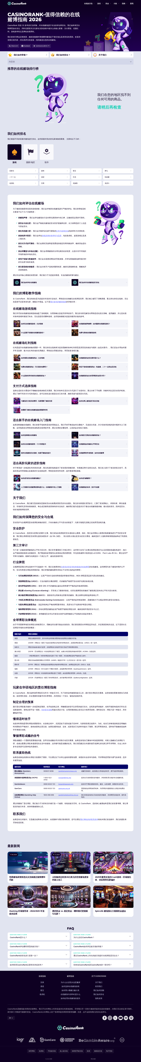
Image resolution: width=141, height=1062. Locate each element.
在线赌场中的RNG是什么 (70, 994)
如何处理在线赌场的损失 (70, 998)
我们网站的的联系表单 (89, 819)
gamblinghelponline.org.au (68, 795)
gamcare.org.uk (64, 788)
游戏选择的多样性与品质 (51, 236)
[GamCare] (48, 1040)
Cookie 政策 (48, 1059)
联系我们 (98, 986)
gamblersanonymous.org (67, 771)
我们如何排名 (98, 994)
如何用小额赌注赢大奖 (70, 990)
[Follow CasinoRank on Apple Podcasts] (131, 1018)
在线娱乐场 (88, 3)
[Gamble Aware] (97, 1040)
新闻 (131, 3)
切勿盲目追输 (46, 710)
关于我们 (98, 982)
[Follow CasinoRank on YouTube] (120, 1018)
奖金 (107, 3)
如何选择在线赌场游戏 (70, 986)
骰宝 (42, 990)
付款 (115, 3)
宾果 (42, 982)
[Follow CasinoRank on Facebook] (104, 1018)
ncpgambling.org (64, 778)
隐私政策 (98, 998)
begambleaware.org (65, 784)
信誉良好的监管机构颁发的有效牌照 (75, 567)
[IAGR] (20, 1040)
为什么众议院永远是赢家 (70, 982)
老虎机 (42, 994)
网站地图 (93, 1059)
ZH (10, 1018)
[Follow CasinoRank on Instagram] (110, 1018)
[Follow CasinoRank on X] (115, 1018)
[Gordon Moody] (67, 1040)
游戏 (99, 3)
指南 (123, 3)
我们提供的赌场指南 (58, 302)
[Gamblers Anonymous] (32, 1040)
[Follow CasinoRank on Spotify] (126, 1018)
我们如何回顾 (98, 990)
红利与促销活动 (62, 231)
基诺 (42, 986)
